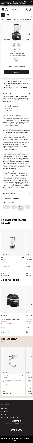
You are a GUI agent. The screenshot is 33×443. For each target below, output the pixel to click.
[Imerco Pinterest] (19, 430)
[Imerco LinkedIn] (21, 430)
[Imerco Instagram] (14, 430)
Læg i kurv (16, 72)
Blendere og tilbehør (21, 208)
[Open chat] (3, 15)
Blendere (9, 19)
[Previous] (3, 34)
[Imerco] (16, 9)
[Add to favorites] (29, 39)
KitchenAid (6, 207)
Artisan (13, 207)
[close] (31, 1)
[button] (16, 51)
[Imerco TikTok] (16, 430)
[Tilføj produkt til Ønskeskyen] (27, 39)
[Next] (30, 34)
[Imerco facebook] (12, 430)
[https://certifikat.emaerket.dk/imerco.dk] (14, 441)
